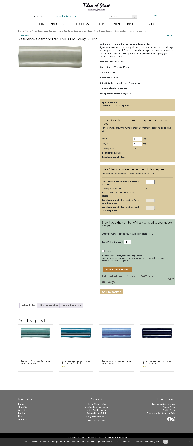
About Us (22, 407)
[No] (189, 441)
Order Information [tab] (71, 305)
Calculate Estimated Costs (117, 269)
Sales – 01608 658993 (96, 420)
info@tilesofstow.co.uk (66, 16)
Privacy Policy (168, 407)
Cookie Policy (169, 410)
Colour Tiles (31, 31)
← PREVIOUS (24, 35)
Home (21, 31)
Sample (110, 251)
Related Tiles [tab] (28, 305)
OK (165, 441)
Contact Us (23, 419)
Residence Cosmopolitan (50, 31)
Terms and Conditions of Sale (161, 413)
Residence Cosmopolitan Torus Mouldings (84, 31)
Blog (20, 416)
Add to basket (111, 292)
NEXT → (171, 35)
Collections (23, 410)
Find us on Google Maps (163, 404)
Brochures (23, 413)
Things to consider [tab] (48, 305)
